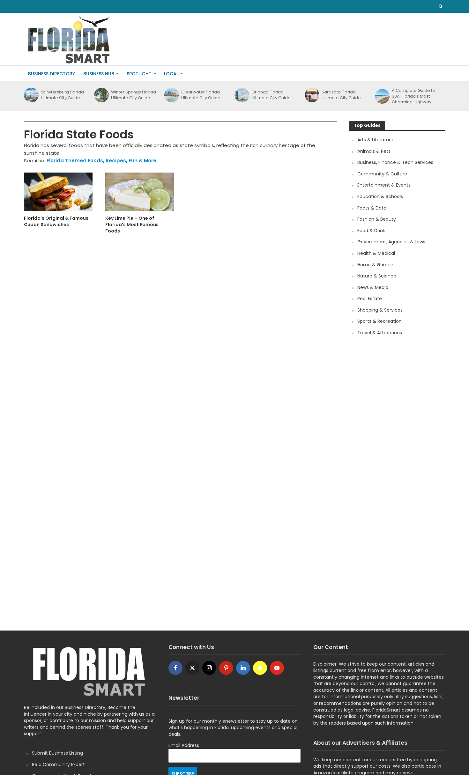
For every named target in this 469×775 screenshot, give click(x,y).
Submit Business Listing (57, 753)
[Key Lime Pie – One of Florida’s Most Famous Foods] (139, 191)
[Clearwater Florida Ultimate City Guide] (171, 95)
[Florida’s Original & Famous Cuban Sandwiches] (58, 191)
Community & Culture (382, 174)
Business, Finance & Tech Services (395, 162)
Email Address (183, 745)
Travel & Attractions (379, 332)
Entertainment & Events (384, 185)
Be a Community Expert (58, 764)
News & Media (372, 287)
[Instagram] (209, 668)
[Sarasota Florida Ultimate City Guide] (311, 95)
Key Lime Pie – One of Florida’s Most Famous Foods (132, 224)
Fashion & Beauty (376, 219)
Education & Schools (380, 196)
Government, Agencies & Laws (391, 242)
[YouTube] (277, 668)
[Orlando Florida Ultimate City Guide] (241, 95)
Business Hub (98, 73)
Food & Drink (371, 230)
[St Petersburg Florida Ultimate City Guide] (31, 95)
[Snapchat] (260, 668)
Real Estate (369, 298)
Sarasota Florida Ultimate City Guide (341, 95)
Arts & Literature (375, 140)
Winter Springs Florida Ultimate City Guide (133, 95)
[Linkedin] (243, 668)
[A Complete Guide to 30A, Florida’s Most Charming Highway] (382, 96)
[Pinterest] (226, 668)
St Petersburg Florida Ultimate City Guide (62, 95)
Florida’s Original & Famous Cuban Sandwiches (56, 221)
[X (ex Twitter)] (192, 668)
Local (171, 73)
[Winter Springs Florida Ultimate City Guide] (101, 95)
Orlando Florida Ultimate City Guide (271, 95)
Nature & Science (376, 276)
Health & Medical (376, 253)
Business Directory (51, 73)
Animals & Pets (374, 151)
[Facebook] (175, 668)
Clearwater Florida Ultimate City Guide (200, 95)
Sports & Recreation (379, 321)
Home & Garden (375, 265)
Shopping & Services (380, 310)
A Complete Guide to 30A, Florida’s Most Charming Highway (413, 96)
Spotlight (139, 73)
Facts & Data (371, 208)
